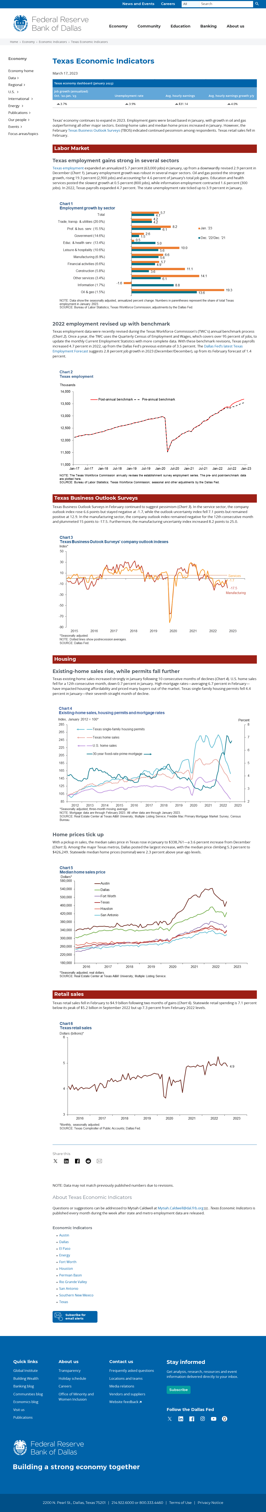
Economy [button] (118, 26)
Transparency (70, 1370)
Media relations (121, 1386)
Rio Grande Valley (73, 1282)
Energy (14, 105)
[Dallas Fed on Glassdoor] (225, 1419)
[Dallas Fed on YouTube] (214, 1419)
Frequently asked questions (131, 1370)
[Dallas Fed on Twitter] (170, 1419)
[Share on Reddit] (88, 1161)
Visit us (19, 1409)
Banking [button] (208, 26)
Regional (15, 84)
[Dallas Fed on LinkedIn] (181, 1419)
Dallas (64, 1242)
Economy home (21, 70)
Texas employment (68, 168)
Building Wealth (25, 1378)
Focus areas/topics (23, 133)
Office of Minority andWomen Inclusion (76, 1397)
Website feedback (123, 1401)
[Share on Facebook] (77, 1161)
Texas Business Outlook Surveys (94, 130)
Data (12, 77)
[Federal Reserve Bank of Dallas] (51, 23)
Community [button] (149, 26)
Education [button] (180, 26)
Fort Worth (67, 1262)
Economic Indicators (53, 42)
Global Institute (25, 1370)
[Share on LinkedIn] (66, 1161)
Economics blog (25, 1401)
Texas (63, 1302)
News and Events (138, 4)
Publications (18, 112)
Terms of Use (180, 1503)
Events (13, 126)
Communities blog (28, 1394)
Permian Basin (70, 1275)
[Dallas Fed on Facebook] (192, 1419)
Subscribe (178, 1390)
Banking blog (23, 1386)
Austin (64, 1235)
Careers (168, 4)
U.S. (12, 91)
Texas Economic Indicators (89, 42)
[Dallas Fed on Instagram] (203, 1419)
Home (14, 42)
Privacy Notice (210, 1503)
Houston (66, 1268)
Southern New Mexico (76, 1295)
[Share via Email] (99, 1161)
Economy (28, 42)
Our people (17, 119)
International (19, 98)
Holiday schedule (72, 1378)
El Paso (64, 1248)
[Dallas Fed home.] (79, 1455)
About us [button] (235, 26)
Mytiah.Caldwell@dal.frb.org (180, 1208)
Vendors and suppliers (127, 1394)
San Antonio (68, 1288)
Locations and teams (126, 1378)
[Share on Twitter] (56, 1161)
